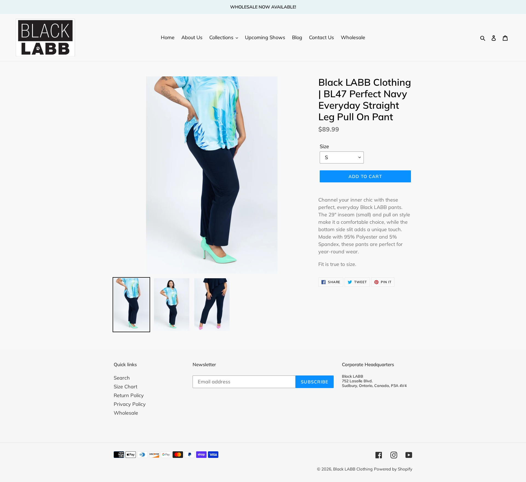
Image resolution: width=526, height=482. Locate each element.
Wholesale (126, 413)
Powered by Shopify (393, 469)
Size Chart (125, 386)
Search (122, 378)
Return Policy (129, 395)
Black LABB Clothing (353, 469)
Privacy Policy (130, 404)
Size (324, 146)
